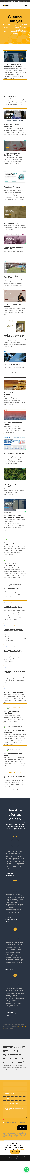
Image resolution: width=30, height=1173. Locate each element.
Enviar (22, 1127)
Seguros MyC (11, 875)
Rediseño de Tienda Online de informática (14, 671)
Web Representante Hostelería (11, 712)
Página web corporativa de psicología (14, 248)
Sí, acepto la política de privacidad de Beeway (14, 1123)
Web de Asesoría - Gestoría (14, 453)
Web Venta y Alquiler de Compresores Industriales (14, 516)
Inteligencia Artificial (14, 1147)
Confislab (10, 969)
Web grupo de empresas (13, 692)
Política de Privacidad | (19, 1157)
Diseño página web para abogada (13, 305)
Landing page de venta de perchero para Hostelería (14, 335)
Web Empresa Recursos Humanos (13, 485)
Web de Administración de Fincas (14, 423)
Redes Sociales (9, 1149)
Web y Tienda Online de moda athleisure (13, 564)
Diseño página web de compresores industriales (13, 607)
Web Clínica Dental (11, 223)
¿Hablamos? (15, 1152)
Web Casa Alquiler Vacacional (11, 276)
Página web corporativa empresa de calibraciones (14, 629)
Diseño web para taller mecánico (12, 543)
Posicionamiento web (14, 1145)
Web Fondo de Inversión (13, 365)
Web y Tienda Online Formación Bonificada (12, 187)
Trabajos (20, 1149)
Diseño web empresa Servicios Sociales (12, 154)
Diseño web (14, 1143)
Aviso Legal (7, 1157)
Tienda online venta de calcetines (13, 125)
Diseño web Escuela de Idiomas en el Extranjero (13, 65)
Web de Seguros (10, 96)
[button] (26, 1169)
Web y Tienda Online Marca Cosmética (14, 777)
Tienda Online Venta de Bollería (13, 393)
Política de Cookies (15, 1158)
